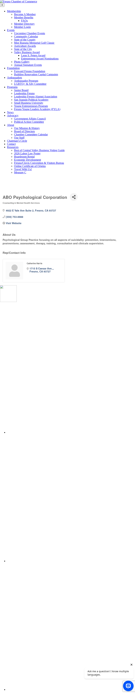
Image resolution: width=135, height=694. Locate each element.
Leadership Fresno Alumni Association (35, 96)
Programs (12, 87)
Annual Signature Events (28, 64)
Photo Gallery (22, 61)
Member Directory (24, 23)
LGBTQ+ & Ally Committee (30, 83)
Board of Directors (24, 131)
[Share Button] (74, 197)
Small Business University (28, 102)
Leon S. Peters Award (33, 55)
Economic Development (27, 159)
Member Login (22, 26)
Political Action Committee (29, 121)
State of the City (23, 49)
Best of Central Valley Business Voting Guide (39, 150)
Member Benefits (23, 17)
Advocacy (12, 115)
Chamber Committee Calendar (31, 134)
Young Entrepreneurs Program (31, 106)
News (10, 112)
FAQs (24, 20)
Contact (11, 143)
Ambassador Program (26, 80)
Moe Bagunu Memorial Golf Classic (34, 42)
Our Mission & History (27, 128)
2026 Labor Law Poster (27, 153)
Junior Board (21, 90)
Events (11, 30)
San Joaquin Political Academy (31, 99)
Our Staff (19, 137)
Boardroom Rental (24, 156)
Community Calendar (26, 36)
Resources (12, 147)
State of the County (25, 39)
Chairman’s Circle (17, 140)
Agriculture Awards (25, 45)
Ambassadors (14, 77)
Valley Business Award (27, 52)
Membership (14, 11)
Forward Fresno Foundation (29, 71)
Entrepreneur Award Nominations (40, 58)
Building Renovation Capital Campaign (36, 74)
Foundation (13, 68)
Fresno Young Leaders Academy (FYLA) (37, 109)
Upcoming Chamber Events (29, 33)
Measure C (20, 172)
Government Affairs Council (30, 118)
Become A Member (25, 14)
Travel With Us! (23, 169)
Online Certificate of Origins (30, 166)
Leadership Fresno (24, 93)
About (10, 124)
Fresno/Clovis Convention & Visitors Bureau (39, 162)
